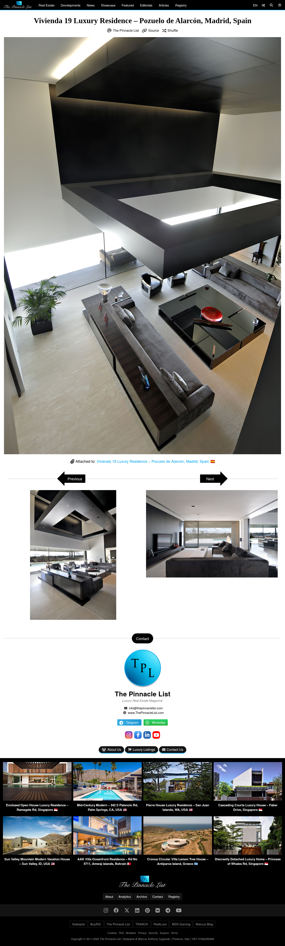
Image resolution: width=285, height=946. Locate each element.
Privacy (142, 933)
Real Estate (46, 5)
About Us (114, 749)
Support (164, 933)
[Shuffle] (263, 5)
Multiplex (131, 933)
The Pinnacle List (126, 30)
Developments (71, 5)
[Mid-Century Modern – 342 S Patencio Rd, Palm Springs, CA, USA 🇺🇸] (107, 799)
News (91, 5)
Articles (164, 5)
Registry (181, 5)
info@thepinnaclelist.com (146, 708)
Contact (157, 896)
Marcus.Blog (204, 924)
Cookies (112, 933)
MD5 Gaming (181, 924)
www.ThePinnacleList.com (146, 712)
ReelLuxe (160, 924)
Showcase (108, 5)
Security (153, 933)
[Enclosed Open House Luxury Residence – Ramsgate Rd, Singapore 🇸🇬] (37, 799)
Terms (174, 933)
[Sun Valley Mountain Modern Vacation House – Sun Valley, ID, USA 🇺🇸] (37, 853)
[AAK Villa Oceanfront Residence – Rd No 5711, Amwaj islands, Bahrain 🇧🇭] (107, 853)
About (109, 896)
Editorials (146, 5)
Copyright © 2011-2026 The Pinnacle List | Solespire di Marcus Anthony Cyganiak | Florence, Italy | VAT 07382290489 (142, 939)
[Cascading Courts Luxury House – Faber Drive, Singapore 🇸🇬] (248, 799)
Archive (141, 896)
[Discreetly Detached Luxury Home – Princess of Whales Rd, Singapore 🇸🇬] (248, 853)
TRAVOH (141, 924)
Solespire (78, 924)
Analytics (125, 896)
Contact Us (175, 749)
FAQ (121, 933)
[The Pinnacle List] (142, 882)
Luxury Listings (144, 749)
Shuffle (173, 30)
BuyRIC (95, 924)
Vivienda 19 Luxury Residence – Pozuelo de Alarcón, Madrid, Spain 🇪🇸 (156, 461)
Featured (128, 5)
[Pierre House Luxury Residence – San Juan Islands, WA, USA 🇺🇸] (177, 799)
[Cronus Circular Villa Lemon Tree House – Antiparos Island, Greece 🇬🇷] (177, 853)
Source (153, 30)
